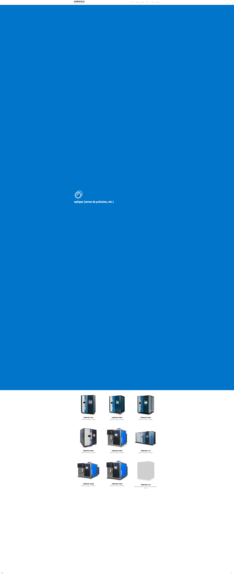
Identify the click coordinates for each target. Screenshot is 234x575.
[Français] (158, 2)
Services (147, 2)
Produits (142, 2)
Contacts (152, 2)
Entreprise (137, 2)
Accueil (132, 2)
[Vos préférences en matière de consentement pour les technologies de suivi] (2, 573)
